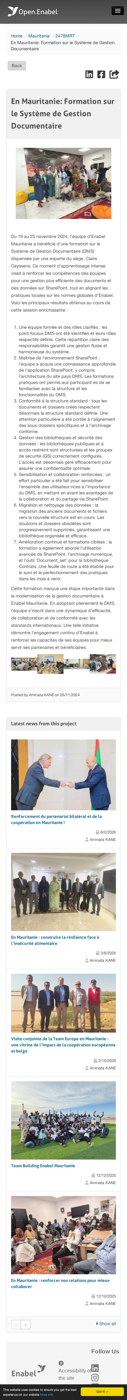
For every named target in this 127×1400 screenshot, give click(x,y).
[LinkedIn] (95, 1368)
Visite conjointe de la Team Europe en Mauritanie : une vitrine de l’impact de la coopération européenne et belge (63, 1044)
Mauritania (39, 35)
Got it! (100, 1391)
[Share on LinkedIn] (90, 76)
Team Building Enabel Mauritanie (43, 1165)
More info (46, 1394)
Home (17, 35)
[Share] (114, 76)
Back (17, 65)
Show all (107, 1323)
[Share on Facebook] (102, 76)
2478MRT (65, 35)
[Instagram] (95, 1378)
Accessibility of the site (75, 1374)
